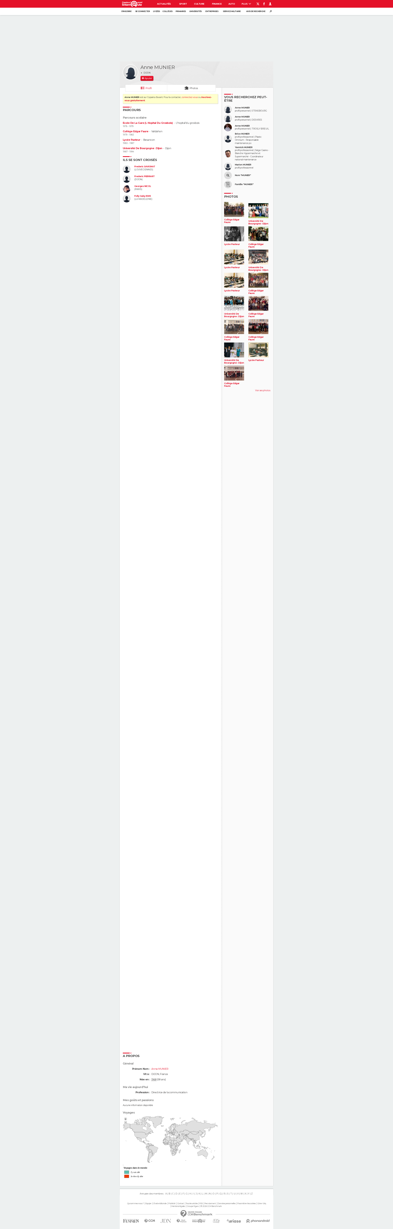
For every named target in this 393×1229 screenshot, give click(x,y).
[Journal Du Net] (166, 1221)
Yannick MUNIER (243, 147)
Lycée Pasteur (131, 139)
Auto (231, 3)
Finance (217, 3)
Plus (245, 3)
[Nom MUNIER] (228, 175)
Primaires (181, 11)
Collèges (167, 11)
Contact (180, 1203)
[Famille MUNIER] (228, 184)
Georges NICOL (142, 186)
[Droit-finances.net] (181, 1221)
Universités (195, 11)
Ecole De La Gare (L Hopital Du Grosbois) (148, 122)
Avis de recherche (255, 11)
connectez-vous (190, 97)
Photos (194, 88)
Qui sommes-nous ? (135, 1203)
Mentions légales (178, 1206)
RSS (201, 1203)
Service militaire (232, 11)
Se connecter (142, 11)
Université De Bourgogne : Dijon (142, 148)
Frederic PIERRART (144, 176)
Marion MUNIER (243, 164)
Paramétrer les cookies (246, 1203)
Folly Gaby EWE (142, 196)
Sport (183, 3)
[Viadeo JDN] (216, 1221)
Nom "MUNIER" (243, 175)
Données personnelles (227, 1203)
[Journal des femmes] (131, 1221)
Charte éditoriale (160, 1203)
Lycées (156, 11)
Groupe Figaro (193, 1206)
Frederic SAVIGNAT (144, 166)
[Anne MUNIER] (130, 72)
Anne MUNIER (242, 107)
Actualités (164, 3)
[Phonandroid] (258, 1221)
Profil (149, 88)
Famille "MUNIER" (244, 184)
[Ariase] (233, 1221)
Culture (199, 3)
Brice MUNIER (242, 134)
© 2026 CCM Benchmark (211, 1206)
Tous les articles (192, 1203)
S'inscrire (126, 11)
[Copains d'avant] (199, 1221)
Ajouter (148, 78)
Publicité (172, 1203)
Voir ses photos (262, 390)
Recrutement (210, 1203)
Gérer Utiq (261, 1203)
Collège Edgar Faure (135, 131)
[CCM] (149, 1221)
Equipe (148, 1203)
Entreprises (211, 11)
